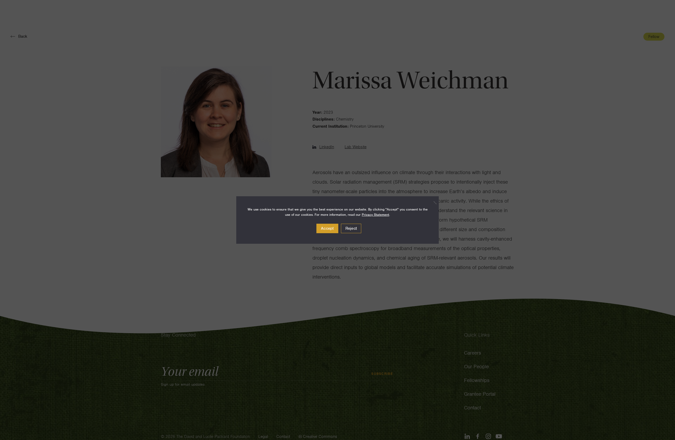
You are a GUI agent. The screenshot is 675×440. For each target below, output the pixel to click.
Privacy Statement (375, 214)
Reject (351, 228)
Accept (327, 228)
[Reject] (432, 202)
